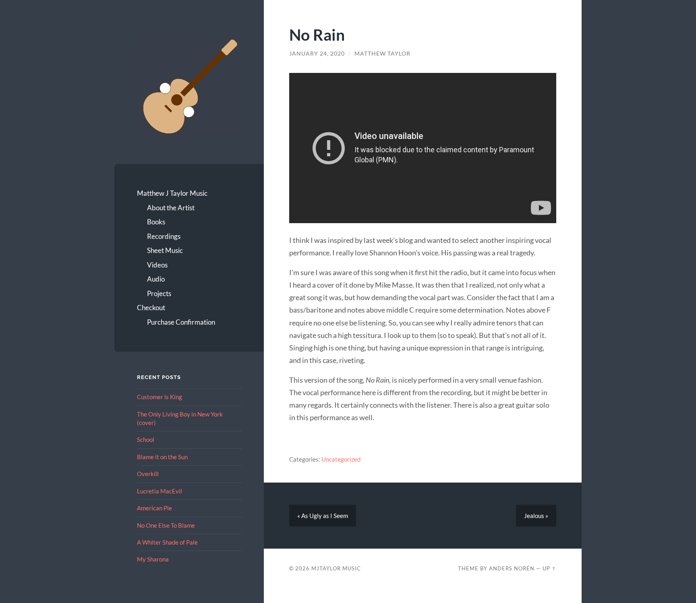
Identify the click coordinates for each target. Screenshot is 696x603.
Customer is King (159, 396)
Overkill (148, 473)
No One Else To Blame (166, 525)
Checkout (151, 307)
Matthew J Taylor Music (172, 193)
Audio (156, 279)
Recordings (163, 236)
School (145, 439)
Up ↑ (549, 568)
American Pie (154, 508)
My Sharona (153, 559)
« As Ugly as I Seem (322, 515)
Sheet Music (165, 250)
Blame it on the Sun (162, 456)
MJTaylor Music (336, 568)
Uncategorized (340, 459)
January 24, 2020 (317, 53)
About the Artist (171, 207)
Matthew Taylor (382, 53)
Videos (157, 265)
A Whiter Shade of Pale (167, 542)
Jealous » (536, 515)
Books (156, 222)
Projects (159, 293)
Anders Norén (511, 568)
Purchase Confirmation (181, 322)
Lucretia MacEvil (159, 491)
